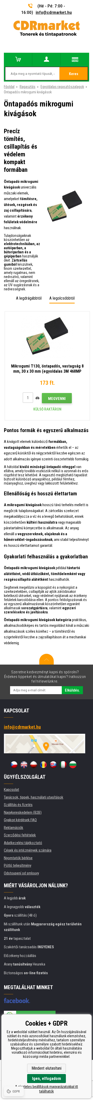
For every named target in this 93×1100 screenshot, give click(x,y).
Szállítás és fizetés (18, 804)
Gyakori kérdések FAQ (20, 820)
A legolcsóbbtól (62, 298)
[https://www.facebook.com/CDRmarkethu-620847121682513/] (17, 1000)
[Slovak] (53, 764)
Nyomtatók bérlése (18, 858)
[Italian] (63, 764)
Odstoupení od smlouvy (21, 873)
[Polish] (33, 764)
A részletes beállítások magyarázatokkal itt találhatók (46, 1089)
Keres (73, 74)
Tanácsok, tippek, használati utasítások (33, 797)
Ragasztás (27, 87)
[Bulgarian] (72, 764)
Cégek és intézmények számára (27, 850)
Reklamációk (13, 827)
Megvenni (57, 398)
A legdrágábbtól (29, 298)
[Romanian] (43, 764)
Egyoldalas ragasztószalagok (62, 87)
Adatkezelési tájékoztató (23, 842)
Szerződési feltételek (20, 835)
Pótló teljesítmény (17, 865)
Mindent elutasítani (46, 1068)
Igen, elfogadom (46, 1078)
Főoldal (9, 87)
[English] (23, 764)
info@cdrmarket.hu (54, 12)
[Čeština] (14, 764)
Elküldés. (72, 690)
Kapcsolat (11, 789)
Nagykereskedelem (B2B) (23, 812)
